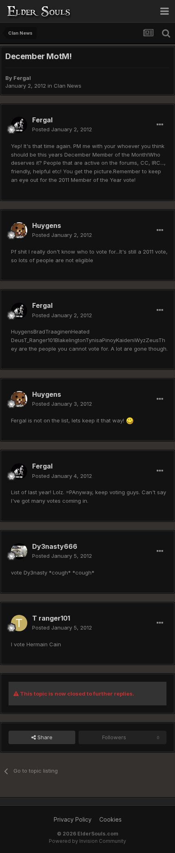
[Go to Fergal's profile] (19, 125)
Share (44, 737)
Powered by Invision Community (87, 841)
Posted (62, 129)
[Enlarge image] (130, 420)
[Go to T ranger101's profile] (19, 623)
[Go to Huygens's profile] (19, 230)
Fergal (22, 78)
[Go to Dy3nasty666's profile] (19, 551)
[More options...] (160, 125)
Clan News (67, 85)
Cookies (110, 819)
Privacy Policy (73, 819)
